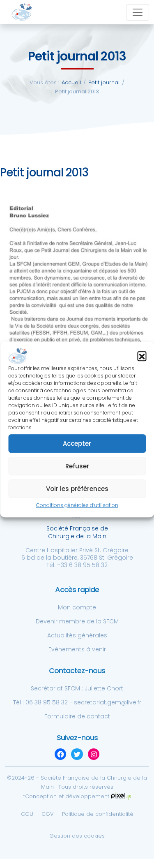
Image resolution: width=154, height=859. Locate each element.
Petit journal (104, 82)
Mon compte (77, 607)
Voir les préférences (77, 488)
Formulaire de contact (77, 716)
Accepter (77, 443)
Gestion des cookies (77, 836)
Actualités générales (77, 635)
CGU (27, 814)
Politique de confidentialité (97, 814)
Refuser (77, 466)
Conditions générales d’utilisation (77, 505)
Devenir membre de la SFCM (77, 621)
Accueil (71, 82)
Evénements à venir (77, 649)
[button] (142, 356)
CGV (47, 814)
